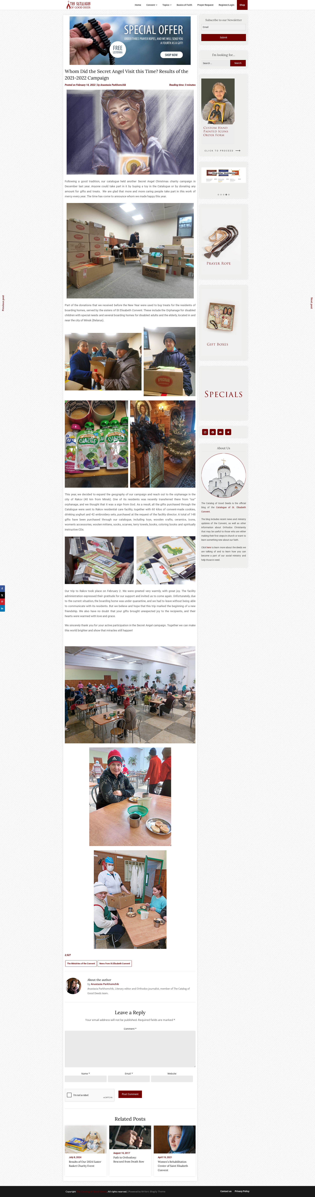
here (209, 547)
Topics (165, 5)
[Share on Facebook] (2, 588)
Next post (312, 303)
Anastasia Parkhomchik (113, 84)
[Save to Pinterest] (2, 601)
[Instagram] (205, 432)
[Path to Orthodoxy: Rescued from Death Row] (130, 1136)
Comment (130, 1028)
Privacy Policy (242, 1191)
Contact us (225, 1191)
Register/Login (226, 5)
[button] (218, 194)
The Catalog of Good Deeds (91, 1191)
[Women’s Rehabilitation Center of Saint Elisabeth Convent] (175, 1138)
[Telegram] (228, 432)
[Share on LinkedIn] (2, 608)
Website (172, 1073)
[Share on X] (2, 595)
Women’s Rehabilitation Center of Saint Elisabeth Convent (173, 1166)
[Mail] (220, 432)
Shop (242, 5)
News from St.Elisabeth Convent (114, 963)
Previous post (3, 303)
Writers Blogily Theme (153, 1191)
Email (129, 1073)
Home (138, 5)
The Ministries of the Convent (81, 963)
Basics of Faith (184, 5)
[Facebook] (213, 432)
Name (85, 1073)
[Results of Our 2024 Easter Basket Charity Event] (86, 1138)
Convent (150, 5)
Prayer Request (205, 5)
